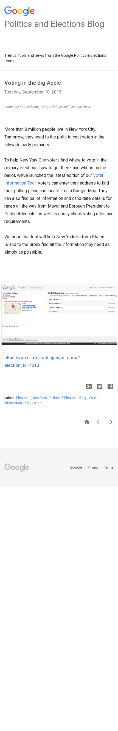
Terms (109, 467)
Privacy (93, 467)
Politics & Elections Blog (68, 398)
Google (76, 467)
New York (40, 398)
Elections (23, 398)
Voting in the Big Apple (32, 83)
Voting (36, 403)
